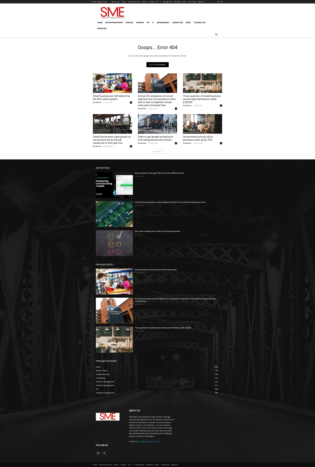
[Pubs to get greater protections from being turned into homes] (157, 124)
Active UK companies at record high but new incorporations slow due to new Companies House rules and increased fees (157, 101)
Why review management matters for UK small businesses (157, 231)
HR (94, 132)
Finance (186, 92)
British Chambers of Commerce (193, 132)
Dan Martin (97, 102)
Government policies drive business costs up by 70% (198, 138)
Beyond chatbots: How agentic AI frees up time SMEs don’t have (159, 173)
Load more (157, 152)
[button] (216, 34)
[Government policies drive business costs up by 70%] (202, 124)
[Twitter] (221, 1)
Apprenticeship (98, 92)
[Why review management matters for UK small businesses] (114, 243)
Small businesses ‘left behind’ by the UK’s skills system (111, 98)
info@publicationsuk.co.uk (149, 441)
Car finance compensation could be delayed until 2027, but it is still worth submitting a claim (170, 202)
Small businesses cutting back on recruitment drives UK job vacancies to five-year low (112, 139)
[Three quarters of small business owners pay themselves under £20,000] (202, 83)
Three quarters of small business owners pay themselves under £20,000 (202, 99)
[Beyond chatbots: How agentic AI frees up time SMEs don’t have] (114, 185)
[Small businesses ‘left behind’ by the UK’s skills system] (112, 83)
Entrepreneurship (144, 92)
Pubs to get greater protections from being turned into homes (155, 138)
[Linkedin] (218, 1)
